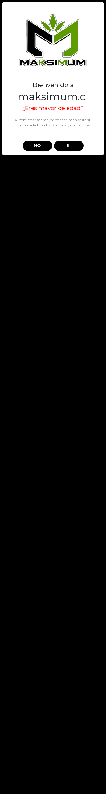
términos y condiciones (70, 125)
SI (69, 145)
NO (37, 145)
